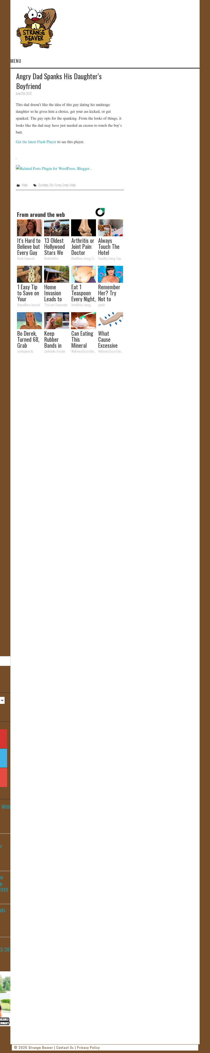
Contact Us (65, 1047)
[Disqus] (70, 433)
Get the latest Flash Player (36, 141)
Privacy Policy (88, 1047)
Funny (58, 185)
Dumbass (43, 185)
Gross (65, 185)
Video (24, 185)
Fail (51, 185)
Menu (15, 60)
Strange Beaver (40, 1047)
